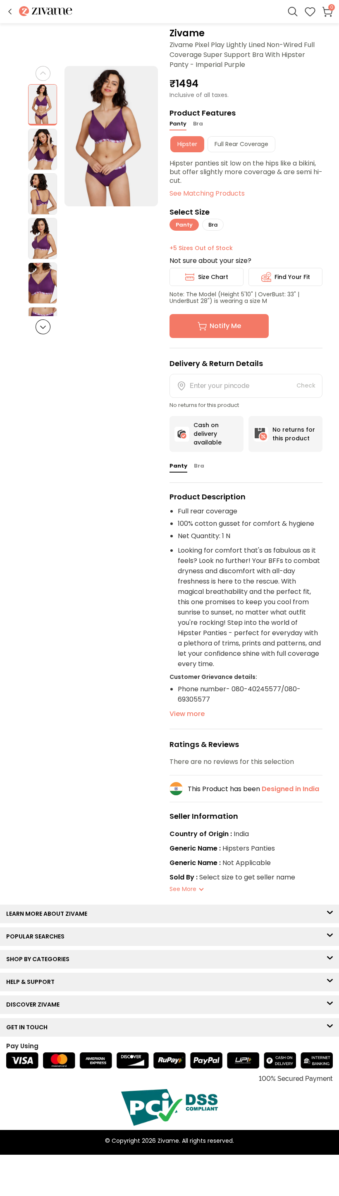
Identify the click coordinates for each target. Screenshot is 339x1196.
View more (187, 714)
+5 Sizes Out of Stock (201, 248)
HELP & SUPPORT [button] (32, 982)
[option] (42, 104)
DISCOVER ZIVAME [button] (34, 1004)
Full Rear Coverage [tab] (241, 144)
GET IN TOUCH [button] (28, 1027)
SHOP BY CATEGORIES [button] (39, 959)
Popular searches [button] (37, 936)
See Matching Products (207, 193)
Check (305, 385)
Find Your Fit (292, 277)
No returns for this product (293, 433)
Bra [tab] (198, 124)
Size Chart (213, 277)
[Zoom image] (111, 136)
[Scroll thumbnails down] (43, 326)
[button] (10, 12)
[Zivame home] (45, 11)
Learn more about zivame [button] (48, 914)
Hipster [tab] (187, 144)
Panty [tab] (178, 124)
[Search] (292, 11)
